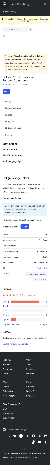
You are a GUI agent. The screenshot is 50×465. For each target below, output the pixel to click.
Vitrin (28, 360)
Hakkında (7, 360)
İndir (6, 91)
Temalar (30, 364)
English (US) (42, 268)
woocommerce (40, 279)
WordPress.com (11, 404)
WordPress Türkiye (17, 429)
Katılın (29, 382)
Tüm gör (43, 324)
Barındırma (7, 369)
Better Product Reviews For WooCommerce (19, 78)
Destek (8, 135)
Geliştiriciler (8, 391)
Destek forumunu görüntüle (15, 344)
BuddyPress (10, 418)
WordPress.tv (10, 396)
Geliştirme (9, 121)
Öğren (5, 382)
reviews (43, 274)
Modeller (30, 373)
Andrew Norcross (11, 84)
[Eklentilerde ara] (29, 29)
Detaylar (9, 101)
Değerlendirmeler (13, 108)
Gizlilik (5, 373)
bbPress (8, 413)
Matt (6, 409)
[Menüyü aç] (46, 4)
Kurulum (8, 114)
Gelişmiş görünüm (13, 128)
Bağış (30, 391)
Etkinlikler (30, 386)
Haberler (7, 364)
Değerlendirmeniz (11, 324)
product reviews (32, 274)
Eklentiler (30, 369)
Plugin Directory (9, 12)
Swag (30, 396)
